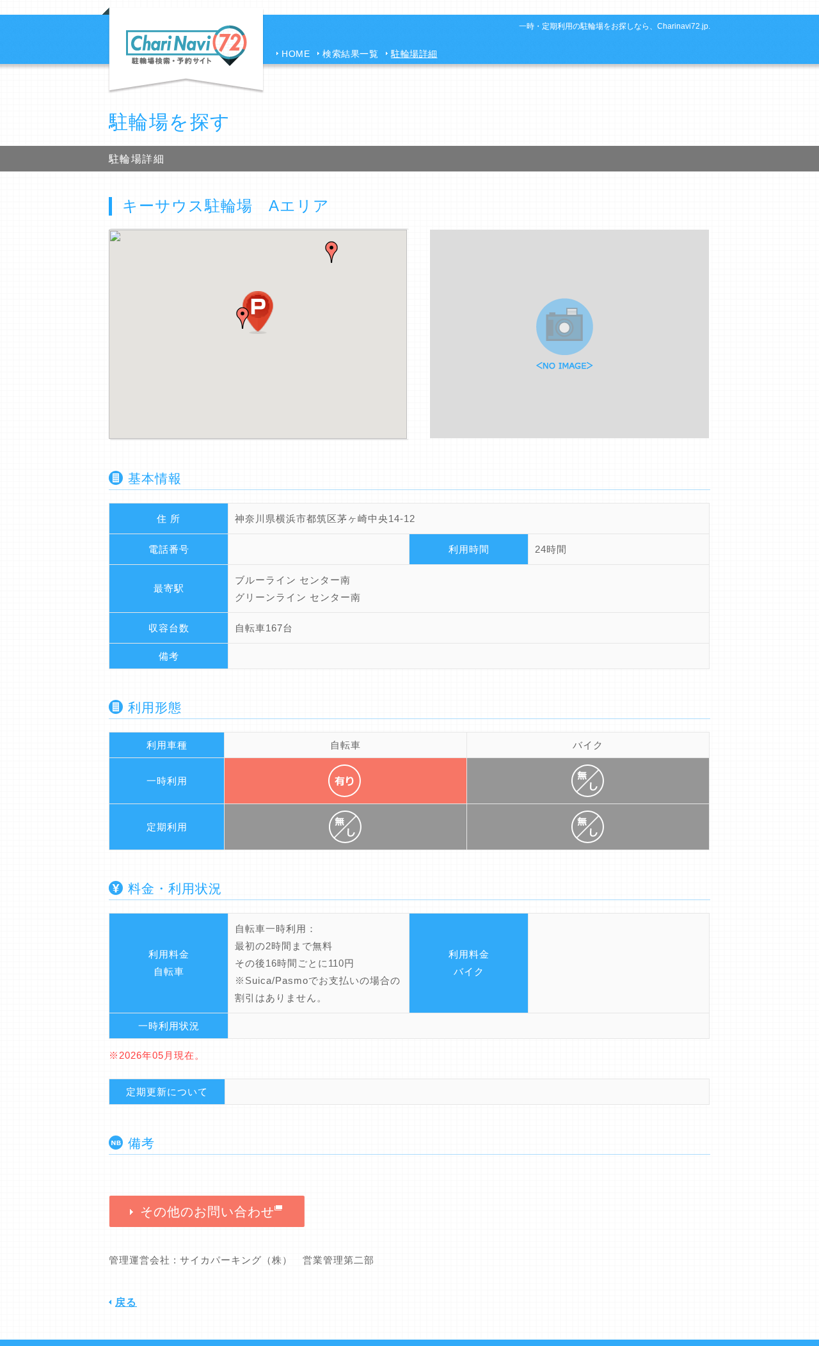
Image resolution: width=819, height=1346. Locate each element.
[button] (331, 252)
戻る (126, 1302)
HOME (296, 54)
